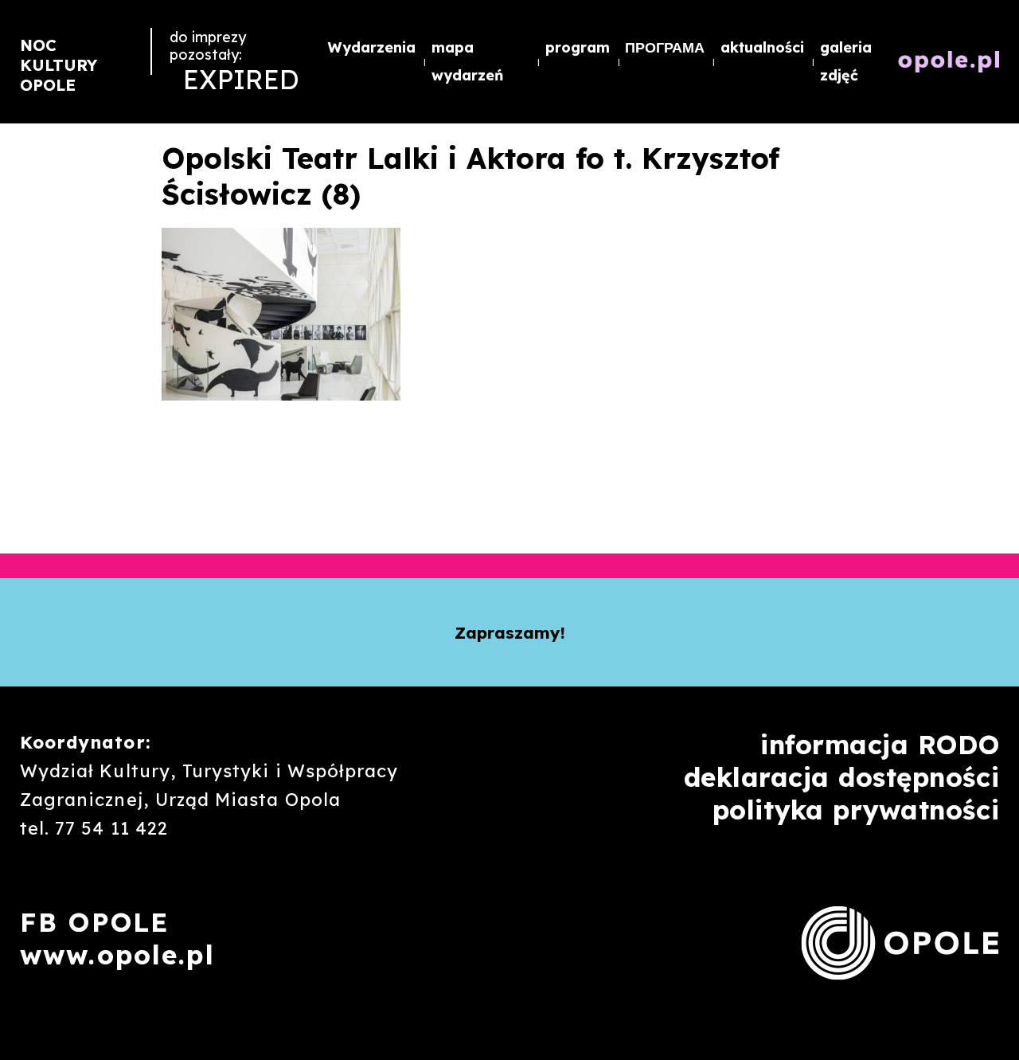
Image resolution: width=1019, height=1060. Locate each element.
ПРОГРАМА (665, 47)
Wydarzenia (372, 47)
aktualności (762, 47)
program (577, 47)
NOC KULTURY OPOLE (58, 65)
